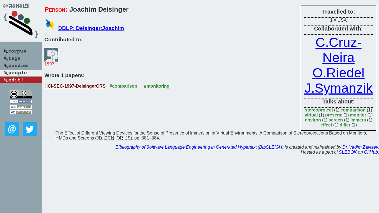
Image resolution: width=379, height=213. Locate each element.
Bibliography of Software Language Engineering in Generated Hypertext (186, 147)
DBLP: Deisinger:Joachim (91, 28)
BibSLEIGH (270, 147)
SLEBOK (348, 152)
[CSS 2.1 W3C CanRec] (21, 118)
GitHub (371, 152)
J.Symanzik (338, 88)
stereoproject (319, 110)
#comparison (123, 86)
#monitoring (157, 86)
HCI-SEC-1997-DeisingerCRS (75, 86)
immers (358, 120)
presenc (333, 115)
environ (313, 120)
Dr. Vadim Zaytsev (360, 147)
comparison (353, 110)
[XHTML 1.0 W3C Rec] (21, 107)
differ (345, 125)
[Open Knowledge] (21, 102)
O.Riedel (338, 72)
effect (326, 125)
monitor (358, 115)
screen (336, 120)
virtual (311, 115)
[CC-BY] (21, 97)
